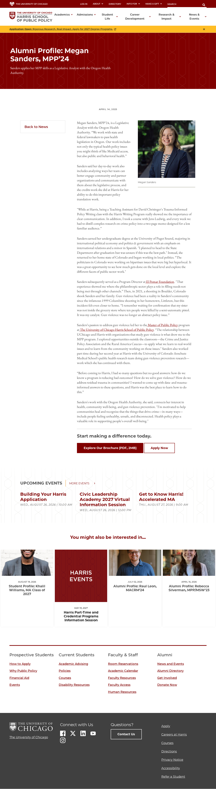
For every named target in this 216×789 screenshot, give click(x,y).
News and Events (170, 664)
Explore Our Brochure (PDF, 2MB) (110, 448)
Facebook (62, 733)
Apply (165, 726)
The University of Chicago (28, 737)
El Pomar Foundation (160, 281)
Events (14, 685)
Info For (132, 4)
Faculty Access (119, 685)
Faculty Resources (122, 678)
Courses (65, 678)
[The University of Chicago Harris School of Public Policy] (31, 17)
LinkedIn (83, 733)
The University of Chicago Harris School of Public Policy (117, 329)
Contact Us (126, 734)
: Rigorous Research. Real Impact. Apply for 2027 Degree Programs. (61, 29)
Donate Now (167, 685)
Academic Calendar (123, 671)
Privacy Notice (172, 760)
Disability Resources (74, 685)
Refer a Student (173, 777)
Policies (65, 671)
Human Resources (122, 692)
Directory (115, 4)
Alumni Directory (170, 671)
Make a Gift (152, 4)
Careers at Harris (174, 734)
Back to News (36, 127)
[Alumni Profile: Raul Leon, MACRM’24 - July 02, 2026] (135, 573)
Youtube (93, 733)
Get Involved (167, 678)
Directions (169, 751)
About (96, 4)
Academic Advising (73, 664)
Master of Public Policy (163, 325)
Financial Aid (19, 678)
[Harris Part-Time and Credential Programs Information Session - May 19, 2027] (81, 599)
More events (79, 483)
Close (204, 29)
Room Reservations (123, 664)
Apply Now (159, 448)
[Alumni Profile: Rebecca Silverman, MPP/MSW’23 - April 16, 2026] (189, 573)
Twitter (73, 733)
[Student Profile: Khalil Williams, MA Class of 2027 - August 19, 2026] (27, 573)
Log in (83, 4)
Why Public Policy (23, 671)
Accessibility (170, 768)
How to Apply (20, 664)
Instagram (62, 740)
